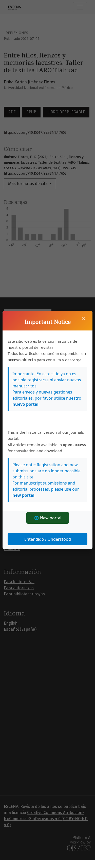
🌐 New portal (47, 518)
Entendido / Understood (47, 539)
